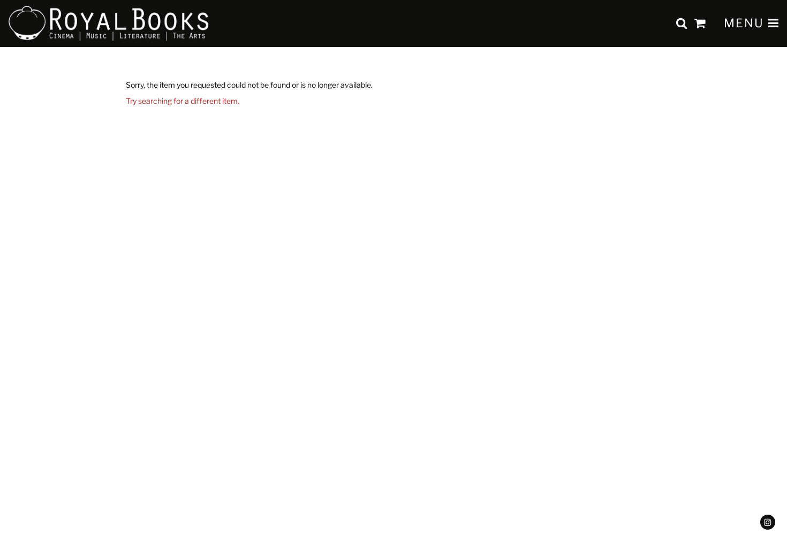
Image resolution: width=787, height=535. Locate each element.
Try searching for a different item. (182, 100)
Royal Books (109, 23)
